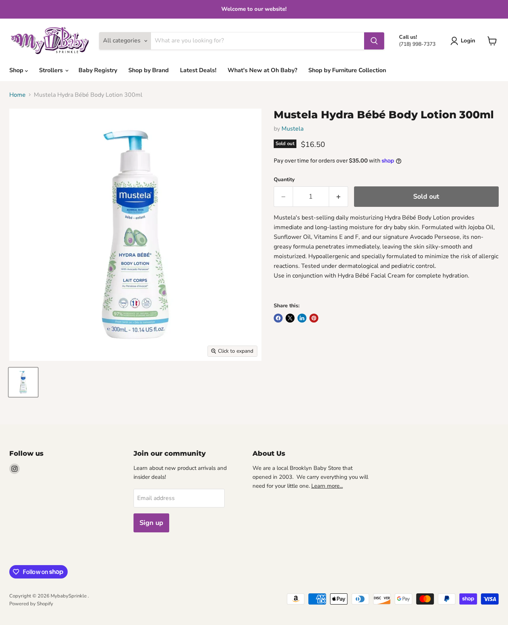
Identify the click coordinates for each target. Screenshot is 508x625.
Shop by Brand (148, 70)
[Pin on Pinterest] (313, 318)
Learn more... (327, 486)
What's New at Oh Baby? (262, 70)
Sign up (151, 522)
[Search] (374, 40)
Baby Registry (97, 70)
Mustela (292, 129)
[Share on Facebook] (278, 318)
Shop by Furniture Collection (347, 70)
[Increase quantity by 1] (338, 196)
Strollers (51, 70)
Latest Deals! (198, 70)
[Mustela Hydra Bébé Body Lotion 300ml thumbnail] (23, 382)
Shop (17, 70)
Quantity (284, 180)
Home (17, 95)
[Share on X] (290, 318)
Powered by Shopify (31, 603)
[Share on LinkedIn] (302, 318)
